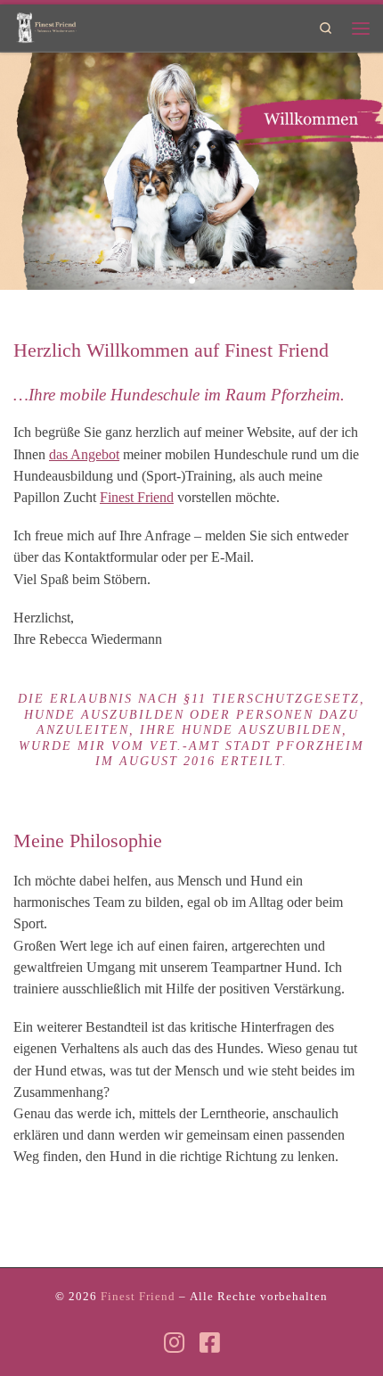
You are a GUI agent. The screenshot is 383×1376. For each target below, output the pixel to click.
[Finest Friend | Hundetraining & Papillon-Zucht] (45, 25)
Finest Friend (137, 497)
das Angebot (84, 454)
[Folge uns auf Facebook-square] (210, 1342)
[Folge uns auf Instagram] (174, 1342)
